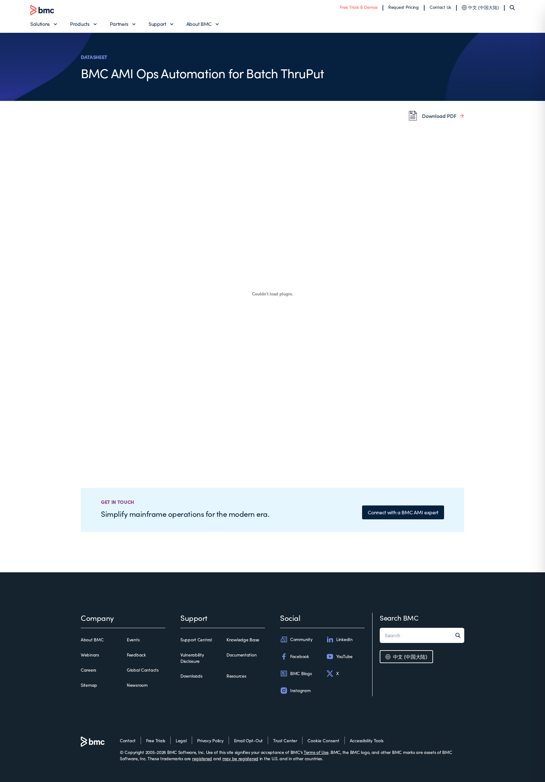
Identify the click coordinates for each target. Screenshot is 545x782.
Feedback (136, 655)
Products (79, 23)
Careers (88, 670)
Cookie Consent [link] (323, 741)
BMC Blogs (301, 673)
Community (301, 639)
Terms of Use (316, 752)
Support (157, 23)
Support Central (196, 640)
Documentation (241, 655)
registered (202, 759)
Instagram (300, 690)
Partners (119, 23)
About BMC (199, 23)
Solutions (40, 23)
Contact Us (440, 7)
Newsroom (137, 685)
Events (133, 640)
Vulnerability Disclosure (192, 658)
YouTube (344, 656)
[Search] (512, 7)
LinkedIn (344, 639)
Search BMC (399, 617)
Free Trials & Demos (359, 7)
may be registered (240, 759)
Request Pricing (403, 7)
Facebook (299, 656)
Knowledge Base (242, 640)
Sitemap (89, 685)
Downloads (191, 676)
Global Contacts (143, 670)
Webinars (90, 655)
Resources (236, 676)
